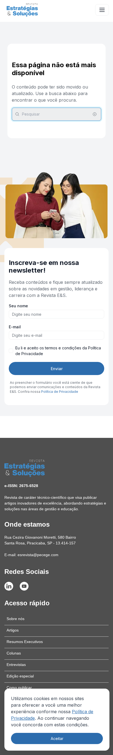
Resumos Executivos (25, 641)
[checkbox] (11, 351)
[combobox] (56, 114)
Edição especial (20, 676)
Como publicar (19, 687)
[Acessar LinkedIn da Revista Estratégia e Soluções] (8, 586)
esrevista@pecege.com (38, 555)
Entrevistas (16, 664)
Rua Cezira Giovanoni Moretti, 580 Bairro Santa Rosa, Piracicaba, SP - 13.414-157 (40, 540)
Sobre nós (15, 619)
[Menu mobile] (102, 9)
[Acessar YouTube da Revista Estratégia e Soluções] (24, 586)
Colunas (14, 653)
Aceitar (57, 738)
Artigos (13, 630)
